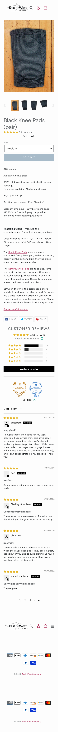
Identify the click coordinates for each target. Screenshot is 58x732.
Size (6, 142)
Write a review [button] (29, 369)
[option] (15, 105)
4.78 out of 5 (37, 335)
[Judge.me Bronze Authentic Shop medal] (19, 388)
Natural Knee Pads (18, 268)
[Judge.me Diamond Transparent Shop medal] (35, 388)
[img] (11, 418)
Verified (27, 399)
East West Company (31, 674)
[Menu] (52, 7)
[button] (11, 132)
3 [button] (30, 600)
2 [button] (25, 600)
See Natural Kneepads (16, 309)
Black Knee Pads (17, 252)
